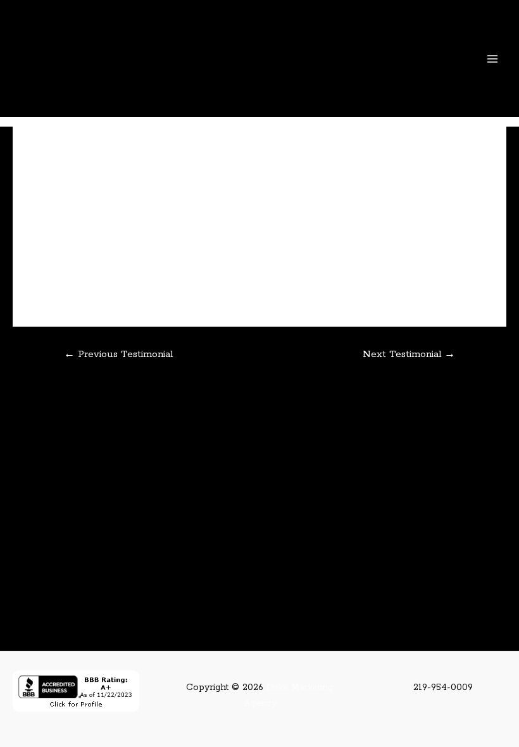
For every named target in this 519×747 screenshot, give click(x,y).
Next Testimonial (409, 354)
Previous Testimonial (118, 354)
